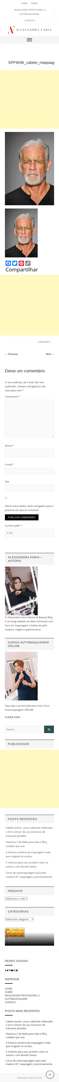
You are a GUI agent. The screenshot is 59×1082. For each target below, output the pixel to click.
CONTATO (29, 20)
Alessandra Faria (18, 937)
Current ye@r (13, 525)
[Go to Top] (50, 1075)
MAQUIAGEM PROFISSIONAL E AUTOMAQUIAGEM (22, 997)
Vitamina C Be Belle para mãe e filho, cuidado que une (26, 1035)
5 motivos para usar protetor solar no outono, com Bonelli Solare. (27, 1053)
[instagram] (15, 970)
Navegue (12, 979)
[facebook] (5, 970)
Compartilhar (22, 269)
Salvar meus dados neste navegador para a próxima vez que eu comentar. (29, 508)
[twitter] (8, 970)
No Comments (15, 940)
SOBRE (34, 3)
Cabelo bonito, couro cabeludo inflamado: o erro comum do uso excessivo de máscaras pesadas (29, 831)
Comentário (12, 396)
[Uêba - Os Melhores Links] (15, 929)
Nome (9, 445)
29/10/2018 (35, 937)
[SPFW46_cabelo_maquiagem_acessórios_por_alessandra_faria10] (29, 168)
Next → (50, 354)
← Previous (11, 354)
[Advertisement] (29, 99)
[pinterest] (10, 970)
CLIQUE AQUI (12, 717)
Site (7, 481)
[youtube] (12, 970)
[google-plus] (17, 970)
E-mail (9, 464)
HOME (24, 3)
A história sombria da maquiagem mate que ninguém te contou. (28, 1044)
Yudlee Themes (34, 1077)
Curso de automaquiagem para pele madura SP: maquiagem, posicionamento (29, 1062)
